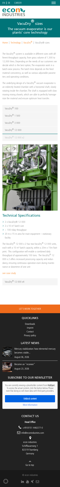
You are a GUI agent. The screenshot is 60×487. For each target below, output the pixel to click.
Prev (7, 149)
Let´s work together (30, 308)
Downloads (30, 323)
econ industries (30, 442)
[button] (6, 481)
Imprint (30, 327)
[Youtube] (27, 481)
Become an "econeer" (24, 364)
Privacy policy (30, 335)
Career (18, 3)
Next (15, 149)
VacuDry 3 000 (12, 122)
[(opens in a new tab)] (7, 366)
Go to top (29, 464)
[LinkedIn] (22, 481)
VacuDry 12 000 (13, 130)
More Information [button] (30, 405)
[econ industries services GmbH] (13, 12)
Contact (30, 331)
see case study (9, 273)
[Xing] (32, 481)
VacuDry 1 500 (12, 115)
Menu (53, 2)
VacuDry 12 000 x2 (14, 137)
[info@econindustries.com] (37, 481)
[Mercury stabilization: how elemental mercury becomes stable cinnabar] (7, 351)
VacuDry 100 (11, 108)
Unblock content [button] (30, 398)
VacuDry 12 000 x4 (14, 281)
